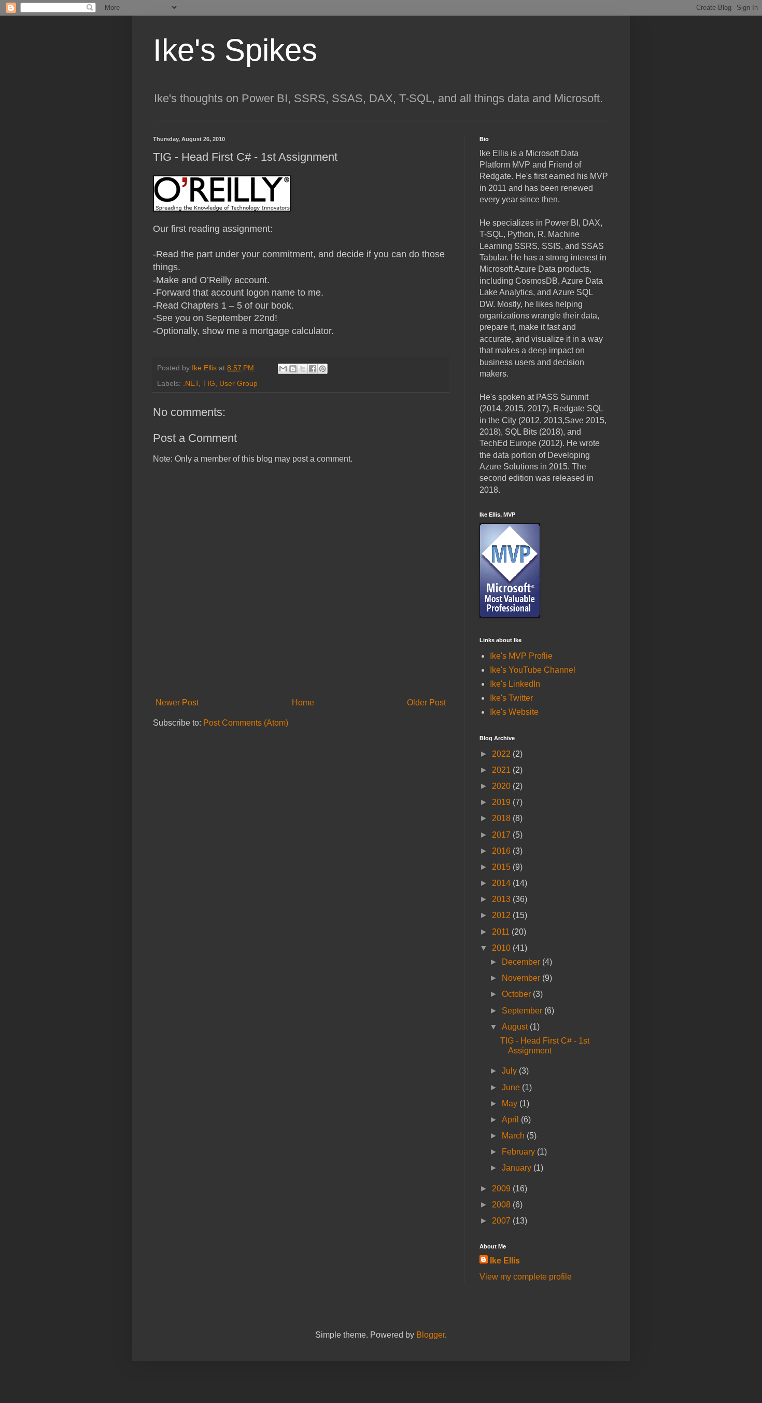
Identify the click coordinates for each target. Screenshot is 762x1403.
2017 (502, 834)
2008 (502, 1204)
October (517, 994)
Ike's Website (514, 711)
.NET (191, 383)
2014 (502, 883)
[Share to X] (303, 369)
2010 (502, 947)
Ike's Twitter (511, 697)
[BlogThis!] (293, 369)
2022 (502, 753)
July (510, 1070)
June (512, 1087)
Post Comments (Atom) (245, 722)
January (517, 1167)
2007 (502, 1220)
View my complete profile (525, 1276)
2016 (502, 850)
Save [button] (574, 420)
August (516, 1026)
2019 (502, 802)
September (523, 1010)
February (519, 1151)
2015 (502, 867)
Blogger (430, 1334)
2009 (502, 1188)
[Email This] (283, 369)
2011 (502, 931)
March (514, 1135)
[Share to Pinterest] (322, 369)
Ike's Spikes (235, 50)
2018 (502, 818)
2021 (502, 770)
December (522, 961)
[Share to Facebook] (312, 369)
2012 (502, 915)
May (510, 1103)
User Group (238, 383)
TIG (209, 383)
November (522, 978)
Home (303, 702)
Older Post (426, 702)
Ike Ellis (505, 1260)
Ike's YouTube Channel (532, 669)
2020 (502, 786)
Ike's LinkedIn (515, 683)
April (511, 1119)
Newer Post (177, 702)
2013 (502, 899)
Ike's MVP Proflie (521, 655)
